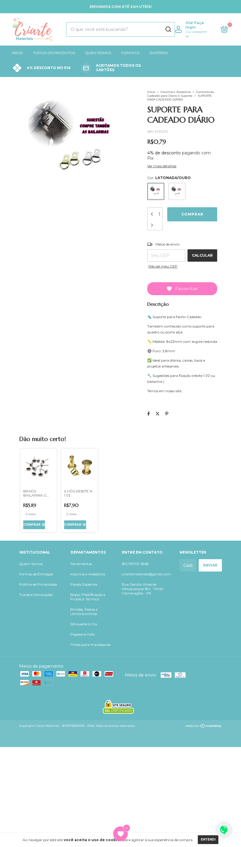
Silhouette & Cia (83, 624)
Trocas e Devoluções (36, 594)
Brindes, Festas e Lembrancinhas (84, 611)
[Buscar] (168, 29)
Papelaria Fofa (82, 634)
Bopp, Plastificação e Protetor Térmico (87, 596)
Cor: (169, 178)
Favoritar (186, 288)
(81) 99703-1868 (135, 564)
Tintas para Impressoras (90, 644)
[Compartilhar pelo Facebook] (148, 413)
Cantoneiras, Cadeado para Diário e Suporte (180, 94)
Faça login (194, 25)
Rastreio (159, 53)
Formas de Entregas (36, 574)
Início (17, 53)
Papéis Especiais (83, 584)
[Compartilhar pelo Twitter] (157, 413)
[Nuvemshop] (203, 726)
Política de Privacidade (38, 584)
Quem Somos (98, 53)
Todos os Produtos (54, 53)
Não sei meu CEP (163, 266)
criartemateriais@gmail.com (146, 574)
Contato (130, 53)
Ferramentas (81, 564)
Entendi (208, 839)
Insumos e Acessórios (175, 92)
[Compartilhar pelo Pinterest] (166, 413)
